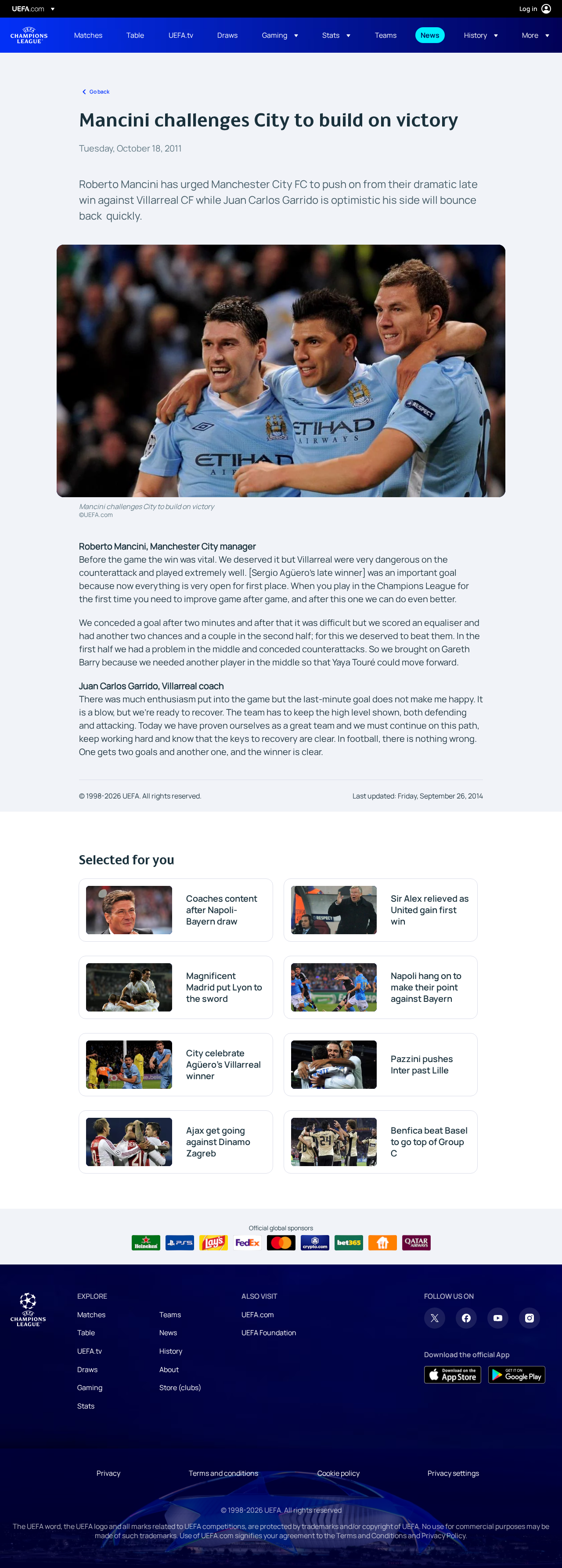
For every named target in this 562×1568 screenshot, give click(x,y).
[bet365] (349, 1243)
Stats (85, 1406)
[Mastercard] (281, 1243)
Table (86, 1332)
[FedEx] (247, 1243)
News (168, 1332)
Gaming (89, 1387)
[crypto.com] (315, 1243)
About (169, 1369)
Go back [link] (99, 91)
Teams (170, 1314)
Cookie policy (338, 1473)
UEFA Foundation (268, 1332)
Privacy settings (453, 1473)
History (170, 1351)
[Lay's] (213, 1243)
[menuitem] (89, 35)
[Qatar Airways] (416, 1243)
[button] (280, 35)
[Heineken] (146, 1243)
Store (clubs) (180, 1387)
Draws (87, 1369)
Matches (91, 1314)
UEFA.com (257, 1314)
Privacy (108, 1473)
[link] (88, 35)
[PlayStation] (180, 1243)
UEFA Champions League (29, 35)
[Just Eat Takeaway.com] (382, 1243)
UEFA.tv (89, 1351)
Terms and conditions (223, 1473)
